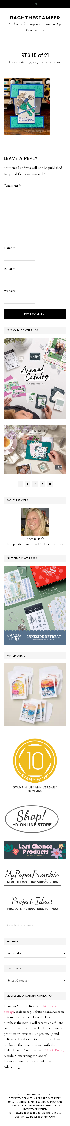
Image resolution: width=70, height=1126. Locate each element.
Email (9, 269)
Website (9, 291)
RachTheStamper (35, 18)
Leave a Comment (50, 62)
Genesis (35, 1112)
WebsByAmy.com (44, 1116)
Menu (35, 4)
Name (9, 248)
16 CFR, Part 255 (54, 1050)
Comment (12, 186)
